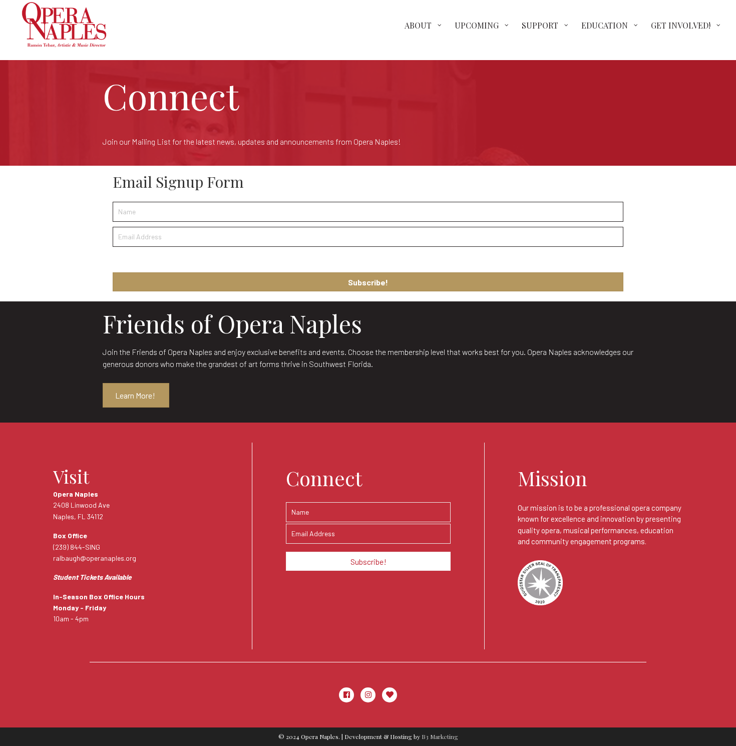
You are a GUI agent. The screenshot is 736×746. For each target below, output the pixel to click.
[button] (368, 281)
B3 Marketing (440, 736)
